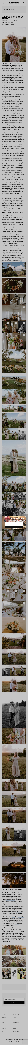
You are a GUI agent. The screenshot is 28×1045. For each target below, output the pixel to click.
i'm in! (14, 526)
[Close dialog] (25, 516)
